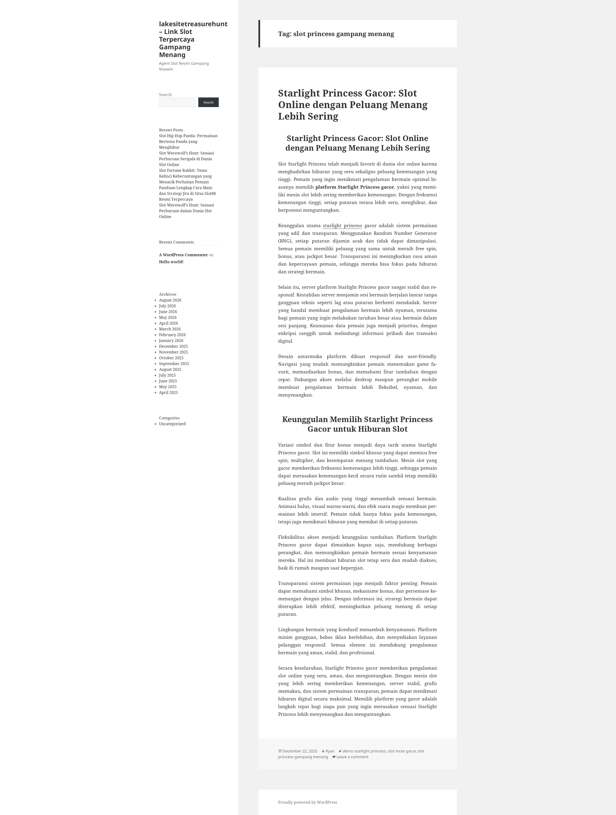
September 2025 (174, 363)
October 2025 (171, 357)
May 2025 (168, 386)
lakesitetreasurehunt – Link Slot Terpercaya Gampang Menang (193, 39)
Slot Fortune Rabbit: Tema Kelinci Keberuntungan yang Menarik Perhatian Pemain (185, 176)
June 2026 (168, 311)
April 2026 (168, 323)
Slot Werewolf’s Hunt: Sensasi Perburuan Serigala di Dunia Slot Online (186, 158)
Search (165, 94)
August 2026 (170, 300)
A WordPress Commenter (183, 254)
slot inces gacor (402, 751)
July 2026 (167, 305)
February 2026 (172, 334)
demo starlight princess (364, 751)
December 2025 (173, 346)
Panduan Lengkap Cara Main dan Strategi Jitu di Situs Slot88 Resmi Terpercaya (187, 193)
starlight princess (342, 225)
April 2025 (168, 392)
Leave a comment (352, 756)
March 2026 (170, 329)
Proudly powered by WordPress (307, 802)
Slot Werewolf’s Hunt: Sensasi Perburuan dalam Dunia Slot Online (186, 210)
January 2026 (171, 340)
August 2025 (170, 369)
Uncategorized (172, 423)
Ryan (330, 751)
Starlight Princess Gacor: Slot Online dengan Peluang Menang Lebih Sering (353, 104)
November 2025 (173, 352)
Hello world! (171, 261)
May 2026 (168, 317)
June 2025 (168, 381)
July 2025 (167, 375)
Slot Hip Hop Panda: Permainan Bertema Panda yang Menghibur (188, 141)
